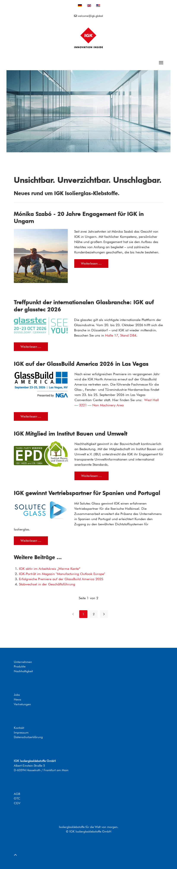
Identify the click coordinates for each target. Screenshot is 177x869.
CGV (17, 803)
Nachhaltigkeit (23, 671)
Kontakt (19, 727)
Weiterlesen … (91, 263)
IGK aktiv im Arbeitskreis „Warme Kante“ (49, 569)
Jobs (17, 694)
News (17, 699)
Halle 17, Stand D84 (120, 335)
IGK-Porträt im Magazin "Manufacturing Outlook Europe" (62, 574)
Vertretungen (22, 704)
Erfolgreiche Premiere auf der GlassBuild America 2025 (61, 579)
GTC (17, 798)
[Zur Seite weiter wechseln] (104, 614)
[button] (161, 62)
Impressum (21, 732)
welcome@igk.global (90, 15)
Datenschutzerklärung (28, 737)
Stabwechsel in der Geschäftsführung (47, 584)
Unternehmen (23, 662)
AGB (17, 794)
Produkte (19, 666)
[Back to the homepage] (88, 38)
